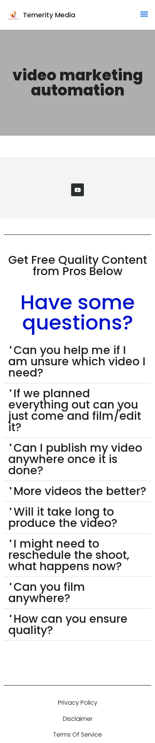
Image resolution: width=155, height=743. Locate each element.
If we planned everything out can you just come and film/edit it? (74, 410)
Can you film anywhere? (46, 592)
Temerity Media (49, 15)
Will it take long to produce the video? (62, 517)
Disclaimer (78, 718)
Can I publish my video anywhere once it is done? (75, 459)
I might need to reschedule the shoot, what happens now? (68, 555)
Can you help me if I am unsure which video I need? (77, 361)
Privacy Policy (77, 702)
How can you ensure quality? (68, 624)
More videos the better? (80, 491)
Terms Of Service (77, 734)
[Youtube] (77, 189)
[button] (144, 14)
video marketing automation (77, 83)
